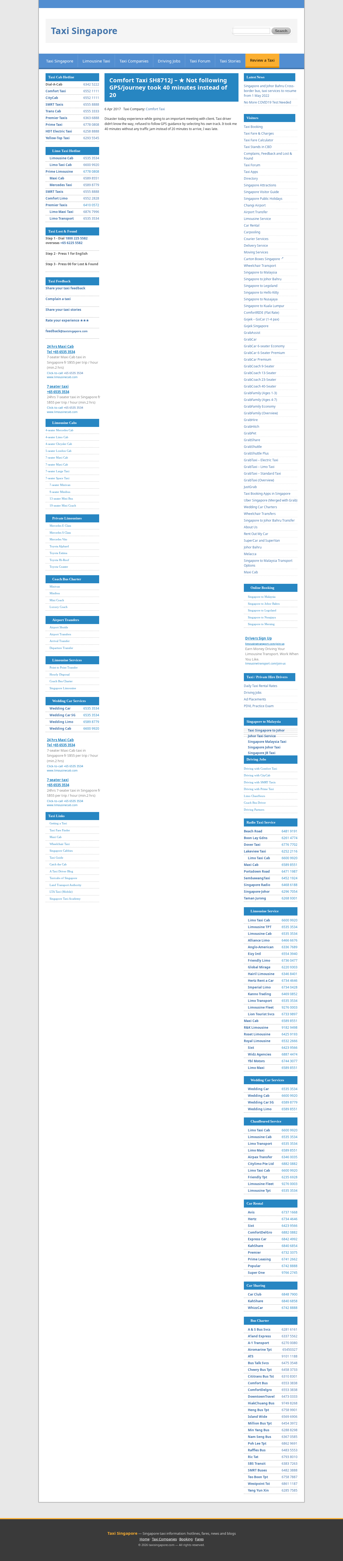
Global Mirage (259, 967)
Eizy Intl (254, 953)
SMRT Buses (257, 1470)
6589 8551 (91, 178)
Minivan (55, 586)
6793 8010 (289, 1457)
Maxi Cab (57, 178)
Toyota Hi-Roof (59, 560)
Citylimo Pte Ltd (261, 1163)
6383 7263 (289, 1463)
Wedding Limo (61, 721)
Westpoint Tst (259, 1483)
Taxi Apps (251, 171)
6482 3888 (289, 1470)
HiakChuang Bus (261, 1403)
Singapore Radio (257, 885)
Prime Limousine (59, 171)
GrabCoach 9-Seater (259, 366)
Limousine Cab (61, 158)
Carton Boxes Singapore (262, 259)
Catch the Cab (58, 864)
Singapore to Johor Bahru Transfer (269, 520)
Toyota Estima (58, 553)
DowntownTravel (261, 1396)
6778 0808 (91, 124)
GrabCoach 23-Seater (260, 379)
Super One (256, 1272)
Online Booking (262, 588)
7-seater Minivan (60, 484)
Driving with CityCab (257, 775)
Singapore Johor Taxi (264, 747)
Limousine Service (257, 218)
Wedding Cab (60, 728)
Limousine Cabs (64, 423)
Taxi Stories (230, 61)
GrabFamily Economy (259, 406)
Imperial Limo (259, 987)
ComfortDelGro (260, 1232)
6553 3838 (289, 1383)
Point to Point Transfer (64, 667)
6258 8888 (91, 131)
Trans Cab (53, 111)
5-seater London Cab (59, 450)
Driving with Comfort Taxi (260, 768)
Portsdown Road (257, 871)
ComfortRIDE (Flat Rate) (261, 312)
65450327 (289, 1349)
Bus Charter (260, 1321)
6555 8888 (91, 104)
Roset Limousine (257, 1034)
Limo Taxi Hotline (66, 151)
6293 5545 (91, 138)
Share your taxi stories (63, 309)
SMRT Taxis (54, 104)
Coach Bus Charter (66, 579)
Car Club (255, 1294)
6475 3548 (289, 1363)
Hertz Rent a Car (261, 980)
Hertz (252, 1219)
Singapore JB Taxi (261, 753)
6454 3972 (289, 1423)
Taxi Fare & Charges (259, 133)
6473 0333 (289, 1396)
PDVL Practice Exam (259, 706)
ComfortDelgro (260, 1389)
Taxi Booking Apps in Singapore (267, 493)
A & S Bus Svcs (259, 1329)
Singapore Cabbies (61, 850)
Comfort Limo (57, 198)
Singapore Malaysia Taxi (267, 741)
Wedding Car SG (63, 715)
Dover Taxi (252, 844)
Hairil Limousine (261, 974)
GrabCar (250, 339)
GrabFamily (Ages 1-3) (260, 393)
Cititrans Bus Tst (261, 1376)
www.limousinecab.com (62, 377)
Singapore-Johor (257, 891)
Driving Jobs (169, 61)
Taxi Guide (56, 857)
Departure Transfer (61, 648)
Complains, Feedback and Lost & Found (268, 156)
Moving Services (256, 252)
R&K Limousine (256, 1027)
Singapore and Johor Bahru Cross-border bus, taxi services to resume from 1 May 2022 (270, 91)
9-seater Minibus (60, 491)
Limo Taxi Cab (61, 165)
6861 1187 (289, 1483)
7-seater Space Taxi (57, 478)
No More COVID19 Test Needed (267, 102)
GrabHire (251, 420)
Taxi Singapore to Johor (266, 730)
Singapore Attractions (260, 185)
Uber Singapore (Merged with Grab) (270, 500)
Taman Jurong (255, 898)
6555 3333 (91, 111)
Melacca (250, 554)
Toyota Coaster (59, 566)
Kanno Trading (259, 994)
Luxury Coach (59, 606)
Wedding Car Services (69, 701)
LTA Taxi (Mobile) (61, 891)
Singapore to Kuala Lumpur (264, 306)
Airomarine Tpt (260, 1349)
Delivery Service (256, 245)
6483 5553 (289, 1450)
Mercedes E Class (60, 525)
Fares (199, 1539)
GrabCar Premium (257, 359)
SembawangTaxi (257, 878)
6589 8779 (91, 185)
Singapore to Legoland (260, 285)
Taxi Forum (200, 61)
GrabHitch (251, 426)
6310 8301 (289, 1376)
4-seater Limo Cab (57, 437)
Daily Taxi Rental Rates (260, 686)
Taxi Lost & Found (62, 231)
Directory (251, 178)
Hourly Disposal (60, 674)
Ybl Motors (256, 1061)
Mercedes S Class (60, 532)
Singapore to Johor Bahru (262, 279)
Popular (254, 1266)
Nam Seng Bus (259, 1436)
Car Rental (251, 225)
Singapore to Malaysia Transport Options (268, 563)
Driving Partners (254, 809)
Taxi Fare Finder (60, 830)
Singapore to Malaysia (260, 272)
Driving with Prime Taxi (259, 789)
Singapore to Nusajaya (261, 299)
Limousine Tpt (259, 1190)
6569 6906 (289, 1416)
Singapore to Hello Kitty (261, 292)
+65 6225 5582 (71, 243)
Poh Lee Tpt (257, 1443)
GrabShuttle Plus (256, 453)
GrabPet (250, 433)
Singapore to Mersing (261, 624)
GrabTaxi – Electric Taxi (261, 460)
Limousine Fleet (261, 1007)
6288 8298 (289, 1430)
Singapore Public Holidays (263, 198)
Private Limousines (67, 518)
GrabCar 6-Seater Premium (264, 352)
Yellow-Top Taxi (58, 138)
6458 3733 (289, 1369)
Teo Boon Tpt (258, 1477)
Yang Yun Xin (258, 1490)
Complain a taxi (58, 299)
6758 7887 (289, 1477)
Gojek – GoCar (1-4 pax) (261, 319)
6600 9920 (91, 165)
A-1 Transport (258, 1343)
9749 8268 (289, 1403)
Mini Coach (57, 600)
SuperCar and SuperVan (262, 540)
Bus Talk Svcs (258, 1363)
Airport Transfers (65, 620)
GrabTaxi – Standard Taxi (262, 473)
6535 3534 (91, 158)
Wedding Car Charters (260, 507)
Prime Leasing (259, 1259)
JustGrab (250, 487)
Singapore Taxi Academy (65, 898)
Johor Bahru (253, 547)
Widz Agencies (259, 1054)
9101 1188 (289, 1356)
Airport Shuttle (59, 627)
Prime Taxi (54, 124)
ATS (250, 1356)
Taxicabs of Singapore (63, 878)
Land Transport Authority (65, 885)
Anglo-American (261, 947)
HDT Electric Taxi (59, 131)
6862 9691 (289, 1443)
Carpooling (252, 232)
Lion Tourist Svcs (261, 1014)
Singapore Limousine (63, 688)
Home (145, 1539)
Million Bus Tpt (260, 1423)
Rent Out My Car (256, 534)
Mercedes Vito (58, 539)
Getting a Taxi (58, 823)
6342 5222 (91, 84)
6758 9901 (289, 1410)
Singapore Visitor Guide (261, 192)
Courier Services (256, 239)
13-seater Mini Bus (61, 498)
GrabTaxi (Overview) (259, 480)
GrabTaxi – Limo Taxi (259, 466)
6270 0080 (289, 1343)
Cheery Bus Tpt (260, 1369)
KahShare (255, 1245)
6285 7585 (289, 1490)
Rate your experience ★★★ (67, 320)
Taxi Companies (134, 61)
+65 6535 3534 (73, 373)
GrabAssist (252, 332)
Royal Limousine (257, 1041)
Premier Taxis (56, 118)
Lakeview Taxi (255, 851)
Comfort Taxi (56, 91)
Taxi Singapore (84, 30)
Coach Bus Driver (255, 802)
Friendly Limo (259, 960)
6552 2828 (91, 198)
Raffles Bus (257, 1450)
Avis (251, 1212)
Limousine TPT (259, 927)
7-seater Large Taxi (57, 471)
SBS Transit (257, 1463)
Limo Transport (62, 218)
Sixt (251, 1047)
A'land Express (259, 1336)
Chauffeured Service (266, 1121)
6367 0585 (289, 1436)
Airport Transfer (256, 212)
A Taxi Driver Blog (61, 871)
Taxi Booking (253, 126)
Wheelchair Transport (260, 265)
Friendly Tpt (257, 1177)
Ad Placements (255, 699)
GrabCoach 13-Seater (260, 373)
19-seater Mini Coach (63, 505)
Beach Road (253, 831)
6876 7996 (91, 211)
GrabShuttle (253, 446)
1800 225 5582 (76, 238)
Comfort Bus (258, 1383)
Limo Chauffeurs (254, 796)
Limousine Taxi (96, 61)
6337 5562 (289, 1336)
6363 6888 (91, 118)
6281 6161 (289, 1329)
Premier (254, 1252)
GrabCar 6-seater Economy (264, 346)
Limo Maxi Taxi (61, 211)
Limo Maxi (256, 1067)
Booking (186, 1539)
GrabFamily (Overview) (261, 413)
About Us (251, 527)
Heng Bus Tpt (258, 1410)
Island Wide (257, 1416)
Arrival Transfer (60, 641)
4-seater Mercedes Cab (59, 430)
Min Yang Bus (258, 1430)
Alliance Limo (259, 940)
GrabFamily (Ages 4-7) (260, 399)
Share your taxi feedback (65, 288)
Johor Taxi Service (262, 736)
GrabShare (252, 440)
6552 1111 (91, 91)
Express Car (257, 1239)
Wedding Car (60, 708)
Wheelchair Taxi (60, 844)
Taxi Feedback (59, 281)
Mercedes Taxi (61, 185)
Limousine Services (67, 660)
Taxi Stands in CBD (258, 147)
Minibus (55, 593)
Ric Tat (253, 1457)
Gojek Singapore (256, 326)
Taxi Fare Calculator (258, 140)
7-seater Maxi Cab (57, 457)
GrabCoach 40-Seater (260, 386)
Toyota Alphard (59, 546)
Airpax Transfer (260, 1157)
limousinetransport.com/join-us (265, 663)
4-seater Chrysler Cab (59, 443)
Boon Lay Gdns (255, 838)
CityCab (52, 97)
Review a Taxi (262, 60)
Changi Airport (255, 205)
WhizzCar (255, 1307)
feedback (67, 331)
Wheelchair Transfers (260, 513)
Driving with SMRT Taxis (259, 782)
